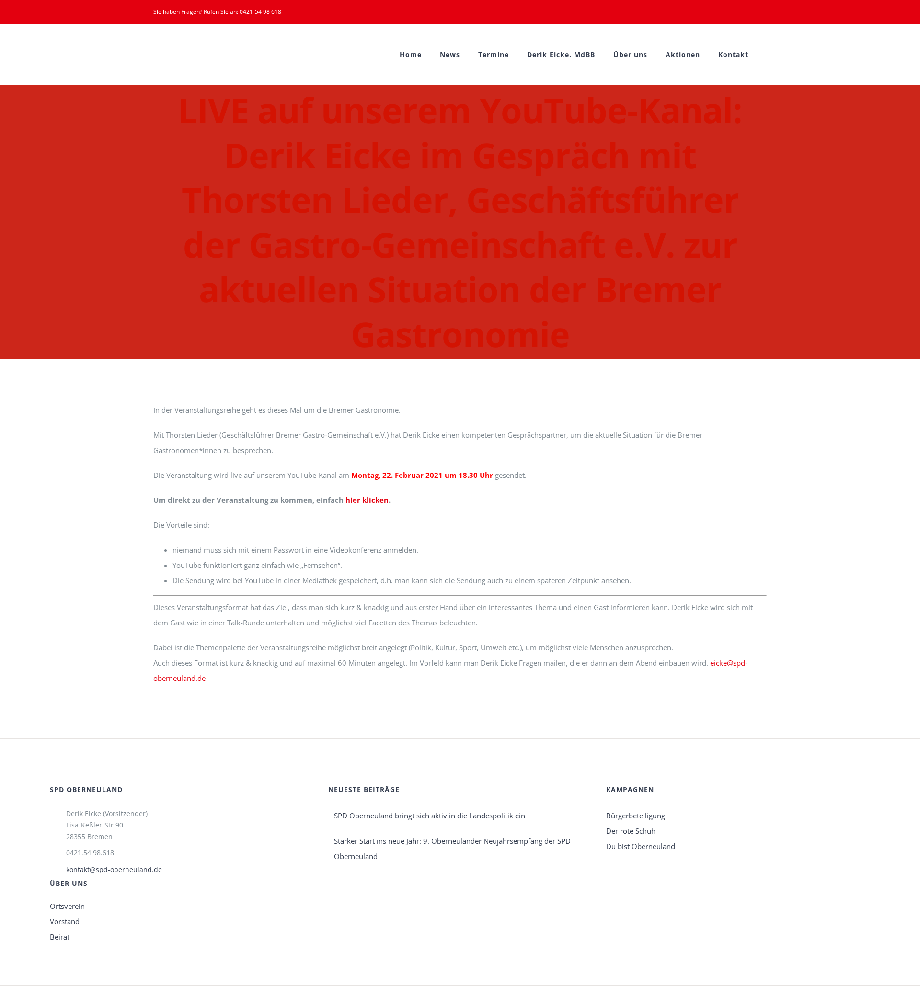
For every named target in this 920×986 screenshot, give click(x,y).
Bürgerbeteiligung (635, 815)
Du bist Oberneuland (640, 846)
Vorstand (65, 921)
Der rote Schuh (631, 831)
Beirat (59, 936)
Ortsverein (67, 906)
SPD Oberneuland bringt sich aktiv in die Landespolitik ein (429, 815)
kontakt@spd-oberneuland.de (114, 869)
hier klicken (367, 500)
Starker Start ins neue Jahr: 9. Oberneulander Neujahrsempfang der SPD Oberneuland (452, 848)
